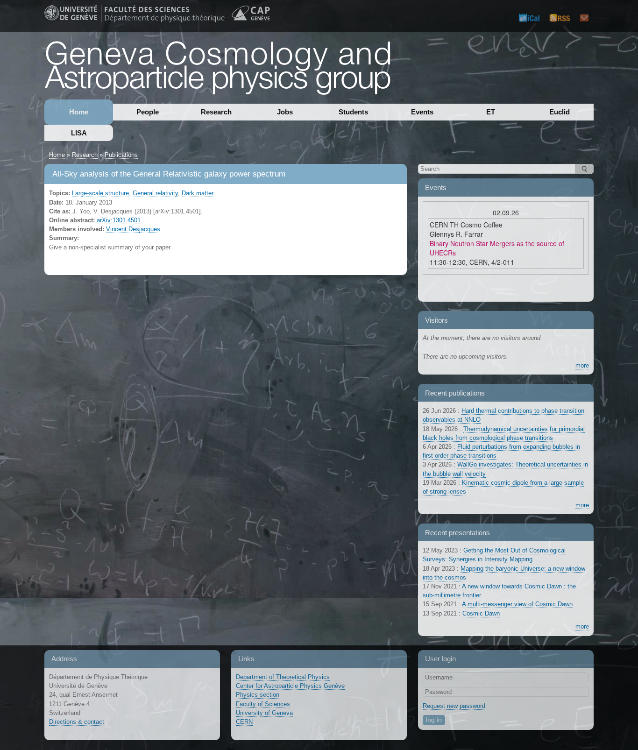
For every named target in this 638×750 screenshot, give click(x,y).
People (147, 112)
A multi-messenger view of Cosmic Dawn (517, 604)
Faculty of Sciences (263, 704)
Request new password (454, 705)
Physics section (257, 694)
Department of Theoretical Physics (283, 676)
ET (490, 112)
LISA (79, 133)
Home (78, 112)
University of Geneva (264, 712)
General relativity (155, 193)
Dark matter (197, 193)
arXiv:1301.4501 (119, 220)
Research (216, 112)
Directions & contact (76, 721)
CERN (244, 721)
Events (422, 112)
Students (353, 112)
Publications (121, 154)
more (582, 365)
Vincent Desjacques (133, 229)
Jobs (285, 112)
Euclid (559, 112)
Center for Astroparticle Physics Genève (290, 685)
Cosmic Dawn (481, 613)
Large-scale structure (100, 193)
